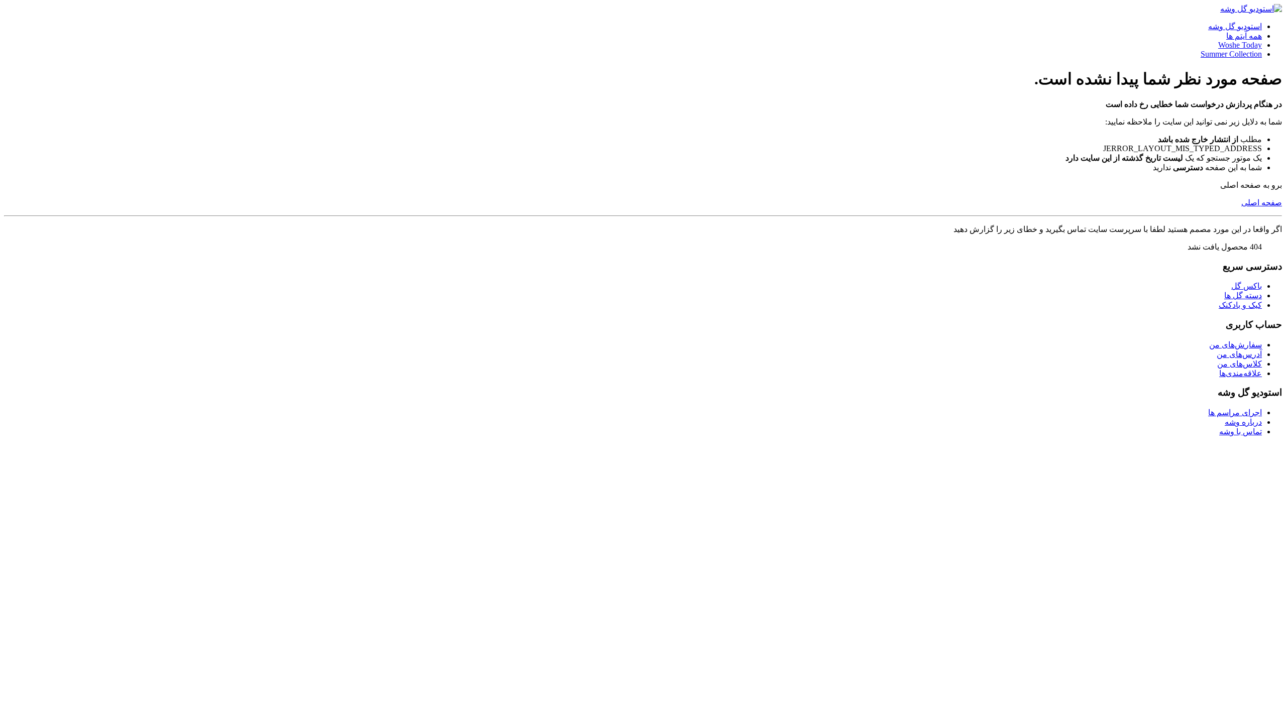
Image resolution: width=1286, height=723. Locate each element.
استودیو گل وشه (1235, 26)
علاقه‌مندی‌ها (1240, 373)
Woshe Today (1240, 45)
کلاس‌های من (1239, 363)
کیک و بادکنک (1240, 305)
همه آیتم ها (1244, 36)
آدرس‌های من (1239, 354)
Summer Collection (1231, 54)
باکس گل (1246, 286)
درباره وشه (1243, 422)
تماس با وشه (1240, 431)
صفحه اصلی (1261, 202)
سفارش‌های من (1235, 344)
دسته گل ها (1243, 295)
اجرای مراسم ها (1235, 412)
